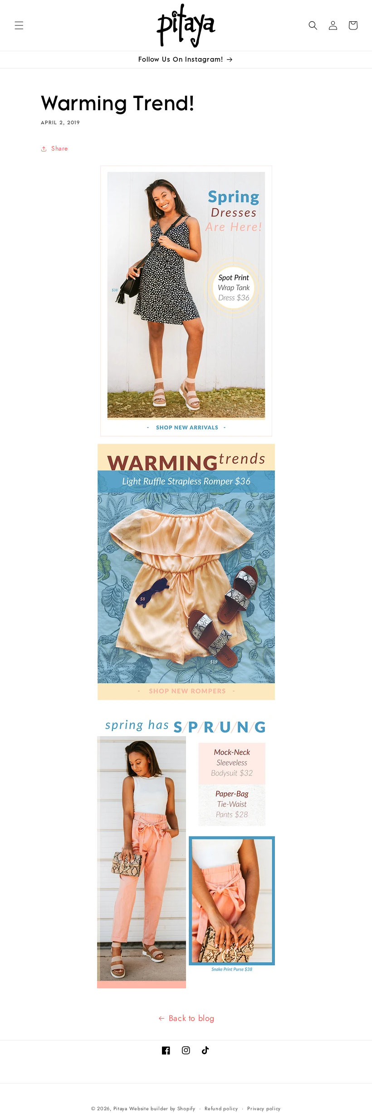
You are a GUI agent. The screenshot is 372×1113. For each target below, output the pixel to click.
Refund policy (221, 1108)
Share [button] (59, 148)
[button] (19, 25)
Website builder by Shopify (162, 1108)
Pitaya (120, 1108)
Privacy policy (264, 1108)
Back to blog (192, 1018)
